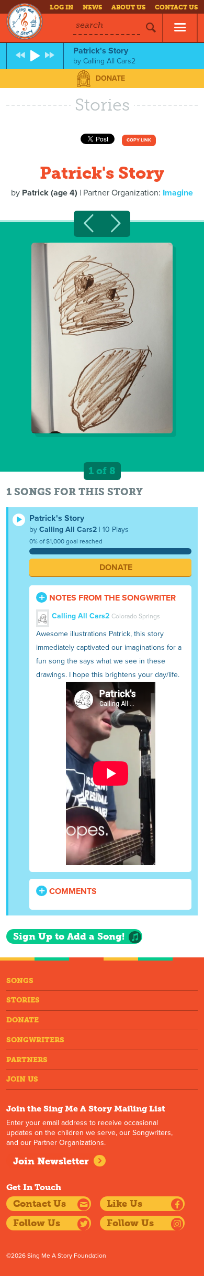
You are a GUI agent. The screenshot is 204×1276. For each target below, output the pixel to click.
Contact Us (176, 7)
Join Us (22, 1079)
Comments (72, 891)
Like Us (124, 1203)
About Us (128, 7)
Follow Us (36, 1223)
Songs (19, 980)
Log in (61, 7)
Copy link (139, 140)
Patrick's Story (56, 518)
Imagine (178, 193)
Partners (27, 1059)
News (92, 7)
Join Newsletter (51, 1161)
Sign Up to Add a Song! (68, 936)
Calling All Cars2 (68, 529)
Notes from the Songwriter (111, 598)
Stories (23, 1000)
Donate (110, 78)
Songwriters (35, 1039)
